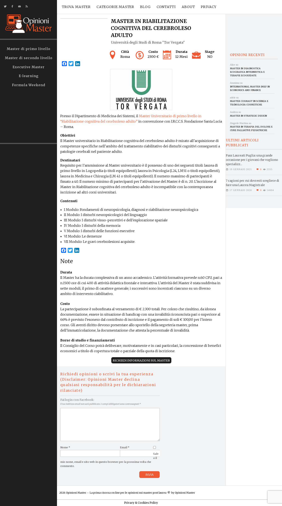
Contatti (166, 7)
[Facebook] (11, 6)
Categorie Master (115, 7)
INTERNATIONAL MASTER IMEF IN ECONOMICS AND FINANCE (250, 88)
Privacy (209, 7)
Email (124, 447)
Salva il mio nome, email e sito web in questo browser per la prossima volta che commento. (109, 460)
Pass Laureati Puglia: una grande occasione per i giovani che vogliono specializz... (252, 160)
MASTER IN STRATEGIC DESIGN (248, 115)
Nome (65, 447)
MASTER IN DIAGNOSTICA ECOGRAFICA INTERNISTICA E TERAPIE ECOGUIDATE (247, 72)
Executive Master (29, 67)
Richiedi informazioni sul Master (141, 360)
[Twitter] (4, 6)
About (188, 7)
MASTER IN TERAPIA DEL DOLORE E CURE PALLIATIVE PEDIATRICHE (251, 128)
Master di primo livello (28, 49)
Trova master (76, 7)
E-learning (28, 76)
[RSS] (26, 6)
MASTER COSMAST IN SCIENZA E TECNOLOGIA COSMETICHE (249, 103)
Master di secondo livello (28, 58)
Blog (145, 7)
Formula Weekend (28, 85)
